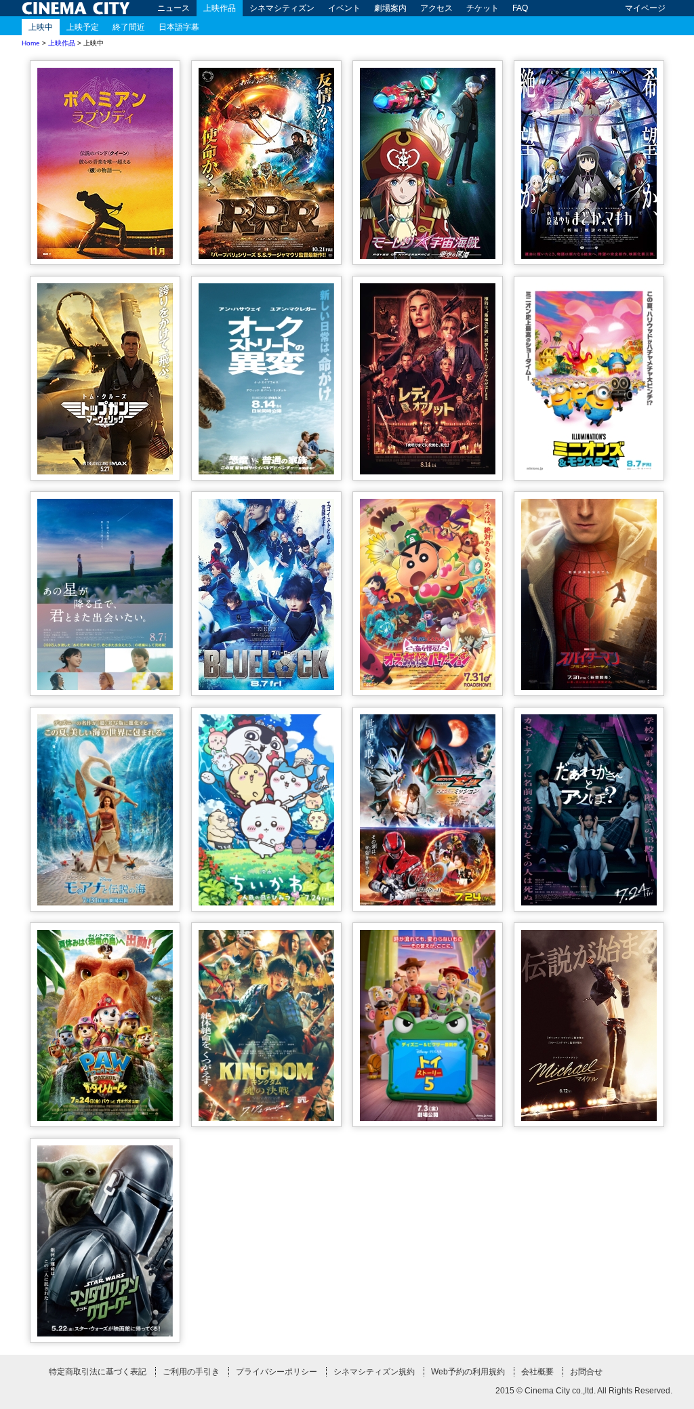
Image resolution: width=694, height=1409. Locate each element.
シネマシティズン (281, 8)
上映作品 (219, 8)
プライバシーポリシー (276, 1371)
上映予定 (82, 27)
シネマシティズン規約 (374, 1371)
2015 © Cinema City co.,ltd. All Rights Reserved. (583, 1390)
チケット (482, 8)
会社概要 (537, 1371)
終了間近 (129, 27)
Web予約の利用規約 (468, 1371)
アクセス (436, 8)
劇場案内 (390, 8)
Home (31, 43)
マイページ (645, 8)
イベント (344, 8)
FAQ (520, 8)
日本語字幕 (179, 27)
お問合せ (586, 1371)
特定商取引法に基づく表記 (97, 1371)
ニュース (173, 8)
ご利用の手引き (191, 1371)
